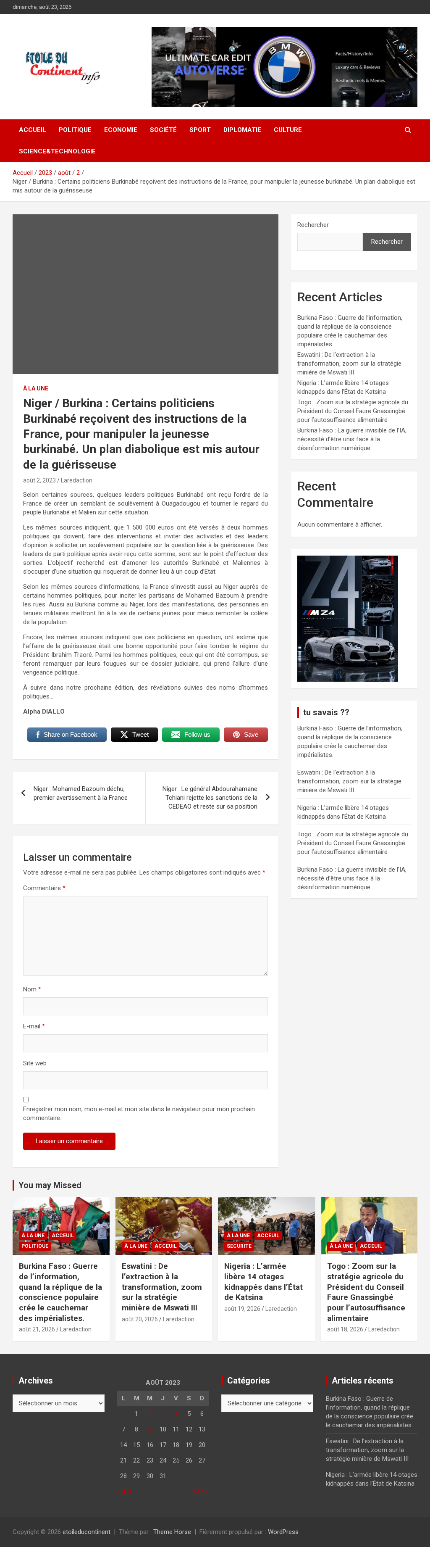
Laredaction (76, 480)
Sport (200, 130)
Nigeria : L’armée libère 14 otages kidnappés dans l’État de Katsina (263, 1281)
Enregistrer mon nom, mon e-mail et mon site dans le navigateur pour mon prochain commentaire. (139, 1113)
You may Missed (49, 1185)
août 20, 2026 (140, 1319)
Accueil (32, 130)
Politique (75, 130)
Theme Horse (172, 1532)
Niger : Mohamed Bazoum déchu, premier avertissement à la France (81, 793)
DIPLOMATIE (242, 130)
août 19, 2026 (242, 1308)
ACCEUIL (63, 1236)
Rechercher (313, 225)
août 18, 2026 (345, 1329)
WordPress (283, 1532)
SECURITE (239, 1246)
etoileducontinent (86, 1532)
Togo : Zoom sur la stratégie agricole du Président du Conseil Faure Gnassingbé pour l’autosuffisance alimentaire (352, 411)
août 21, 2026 (37, 1329)
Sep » (201, 1491)
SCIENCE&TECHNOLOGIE (57, 151)
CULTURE (288, 130)
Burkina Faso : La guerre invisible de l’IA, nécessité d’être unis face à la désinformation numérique (351, 439)
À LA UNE (35, 388)
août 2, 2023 (39, 480)
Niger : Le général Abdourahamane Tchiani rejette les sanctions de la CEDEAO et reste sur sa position (210, 797)
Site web (35, 1063)
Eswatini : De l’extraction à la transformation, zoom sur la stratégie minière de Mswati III (349, 363)
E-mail (34, 1026)
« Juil (124, 1491)
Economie (120, 130)
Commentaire (44, 888)
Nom (32, 989)
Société (163, 130)
